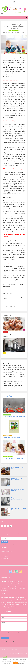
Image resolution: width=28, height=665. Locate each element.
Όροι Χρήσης (21, 663)
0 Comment (22, 32)
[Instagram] (8, 526)
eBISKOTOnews (6, 435)
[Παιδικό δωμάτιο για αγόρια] (5, 471)
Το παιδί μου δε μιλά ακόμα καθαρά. (13, 458)
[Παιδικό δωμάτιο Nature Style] (5, 512)
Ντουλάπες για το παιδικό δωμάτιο (16, 479)
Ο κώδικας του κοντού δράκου (11, 437)
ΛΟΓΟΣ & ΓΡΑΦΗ (11, 30)
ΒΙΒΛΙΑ (10, 435)
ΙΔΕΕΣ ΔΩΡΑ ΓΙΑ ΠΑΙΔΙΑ (7, 414)
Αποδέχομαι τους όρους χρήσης (9, 544)
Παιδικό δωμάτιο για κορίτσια (17, 489)
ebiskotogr (7, 32)
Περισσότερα (12, 607)
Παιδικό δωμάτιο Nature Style (18, 509)
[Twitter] (5, 526)
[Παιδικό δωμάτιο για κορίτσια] (5, 491)
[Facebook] (2, 526)
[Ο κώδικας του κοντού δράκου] (14, 426)
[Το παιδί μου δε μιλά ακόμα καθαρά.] (14, 447)
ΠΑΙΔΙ (7, 306)
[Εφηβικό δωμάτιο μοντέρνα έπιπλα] (5, 501)
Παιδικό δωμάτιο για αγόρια (17, 468)
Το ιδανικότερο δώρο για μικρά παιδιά (14, 416)
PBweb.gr (13, 649)
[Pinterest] (11, 526)
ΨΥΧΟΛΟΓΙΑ (17, 30)
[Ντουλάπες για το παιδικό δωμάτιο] (5, 482)
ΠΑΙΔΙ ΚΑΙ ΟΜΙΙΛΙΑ (12, 306)
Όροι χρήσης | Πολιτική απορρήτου (8, 641)
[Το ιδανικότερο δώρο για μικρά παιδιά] (14, 405)
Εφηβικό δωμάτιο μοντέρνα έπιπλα (16, 498)
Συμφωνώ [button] (15, 663)
